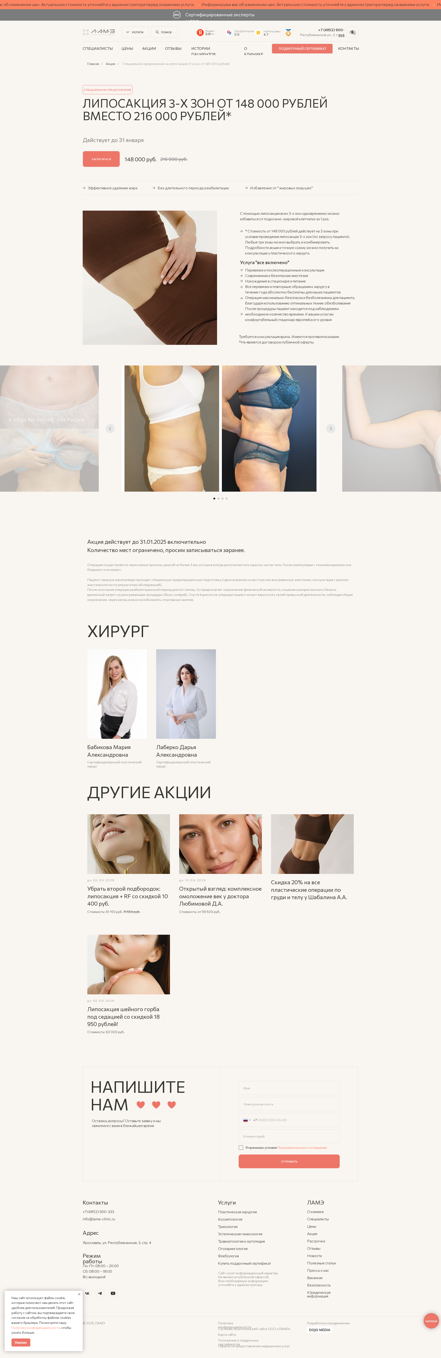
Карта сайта (227, 1334)
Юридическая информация (319, 1294)
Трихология (227, 1226)
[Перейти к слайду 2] (218, 498)
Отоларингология (233, 1248)
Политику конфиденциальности (35, 1328)
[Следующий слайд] (330, 428)
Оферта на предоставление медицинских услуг (254, 1346)
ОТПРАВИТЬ (289, 1161)
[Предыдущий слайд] (110, 428)
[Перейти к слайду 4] (227, 498)
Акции (149, 48)
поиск (166, 32)
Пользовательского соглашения (302, 1147)
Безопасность (319, 1285)
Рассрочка (316, 1241)
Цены (127, 48)
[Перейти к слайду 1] (214, 498)
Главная (93, 64)
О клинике (315, 1211)
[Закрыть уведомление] (79, 1294)
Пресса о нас (318, 1270)
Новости (314, 1255)
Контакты (348, 48)
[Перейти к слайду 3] (222, 498)
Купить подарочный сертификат (244, 1263)
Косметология (230, 1219)
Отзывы (173, 48)
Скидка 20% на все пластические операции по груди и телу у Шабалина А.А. (309, 889)
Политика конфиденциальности (234, 1325)
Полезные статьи (321, 1263)
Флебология (228, 1256)
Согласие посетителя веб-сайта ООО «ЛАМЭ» (254, 1329)
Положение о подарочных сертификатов (238, 1342)
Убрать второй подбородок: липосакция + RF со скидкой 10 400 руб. (127, 896)
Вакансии (314, 1277)
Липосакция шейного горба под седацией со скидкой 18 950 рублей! (123, 1016)
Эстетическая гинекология (240, 1234)
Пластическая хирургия (237, 1212)
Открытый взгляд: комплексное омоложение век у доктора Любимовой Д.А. (220, 896)
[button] (101, 159)
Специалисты (98, 48)
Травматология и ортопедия (241, 1241)
